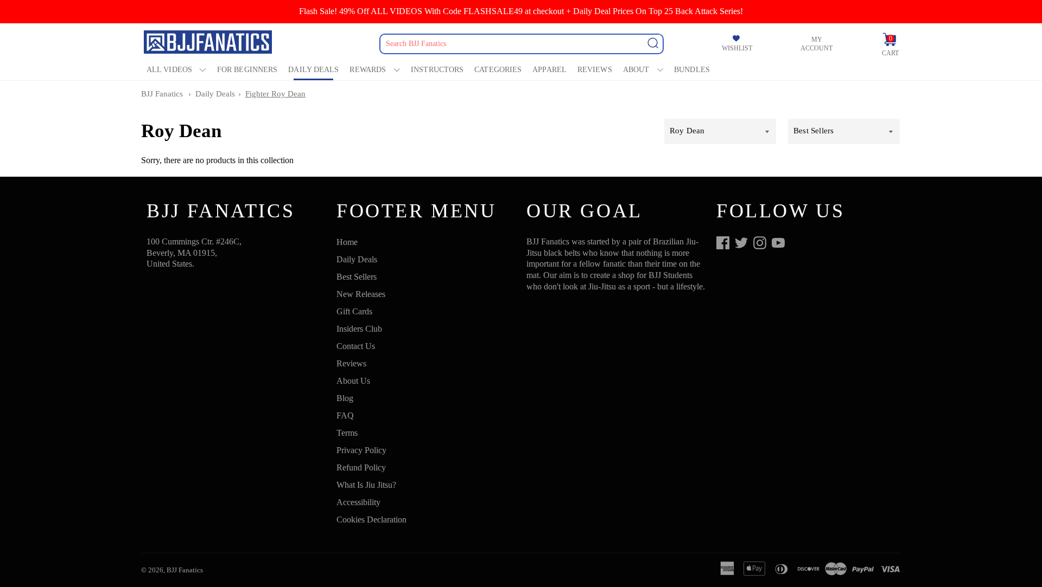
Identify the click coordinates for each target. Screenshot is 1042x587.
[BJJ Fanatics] (209, 43)
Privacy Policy (361, 450)
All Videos (169, 70)
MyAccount (816, 44)
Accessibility (358, 502)
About (636, 70)
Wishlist (737, 48)
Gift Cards (354, 311)
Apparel (549, 70)
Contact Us (355, 346)
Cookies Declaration (371, 519)
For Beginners (247, 70)
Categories (498, 70)
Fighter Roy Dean (275, 93)
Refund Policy (361, 467)
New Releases (360, 294)
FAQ (345, 415)
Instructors (437, 70)
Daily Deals (313, 70)
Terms (347, 432)
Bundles (692, 70)
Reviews (594, 70)
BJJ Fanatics (162, 93)
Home (347, 242)
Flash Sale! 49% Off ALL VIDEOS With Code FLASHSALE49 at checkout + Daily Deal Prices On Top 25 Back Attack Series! (521, 11)
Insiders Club (359, 328)
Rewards (368, 70)
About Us (353, 380)
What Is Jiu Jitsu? (366, 484)
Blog (344, 398)
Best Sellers (356, 276)
